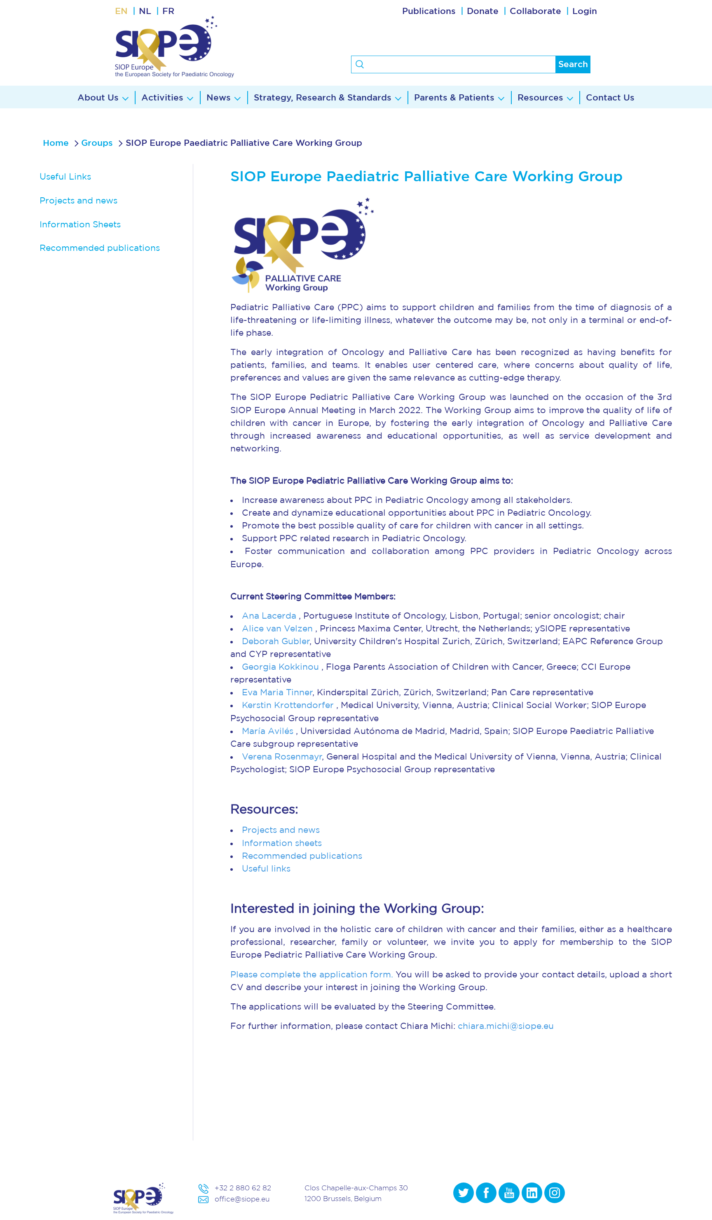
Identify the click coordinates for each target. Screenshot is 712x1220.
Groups (97, 143)
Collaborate (535, 11)
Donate (483, 11)
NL (145, 11)
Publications (429, 11)
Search (573, 64)
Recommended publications (100, 248)
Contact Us (610, 97)
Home (56, 143)
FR (168, 11)
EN (121, 11)
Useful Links (65, 177)
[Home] (206, 46)
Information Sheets (80, 224)
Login (584, 11)
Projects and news (78, 200)
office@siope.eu (242, 1199)
